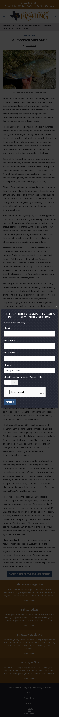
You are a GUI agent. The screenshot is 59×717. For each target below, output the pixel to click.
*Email (7, 328)
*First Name (9, 340)
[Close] (56, 306)
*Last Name (9, 353)
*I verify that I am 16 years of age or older (23, 377)
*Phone (7, 365)
